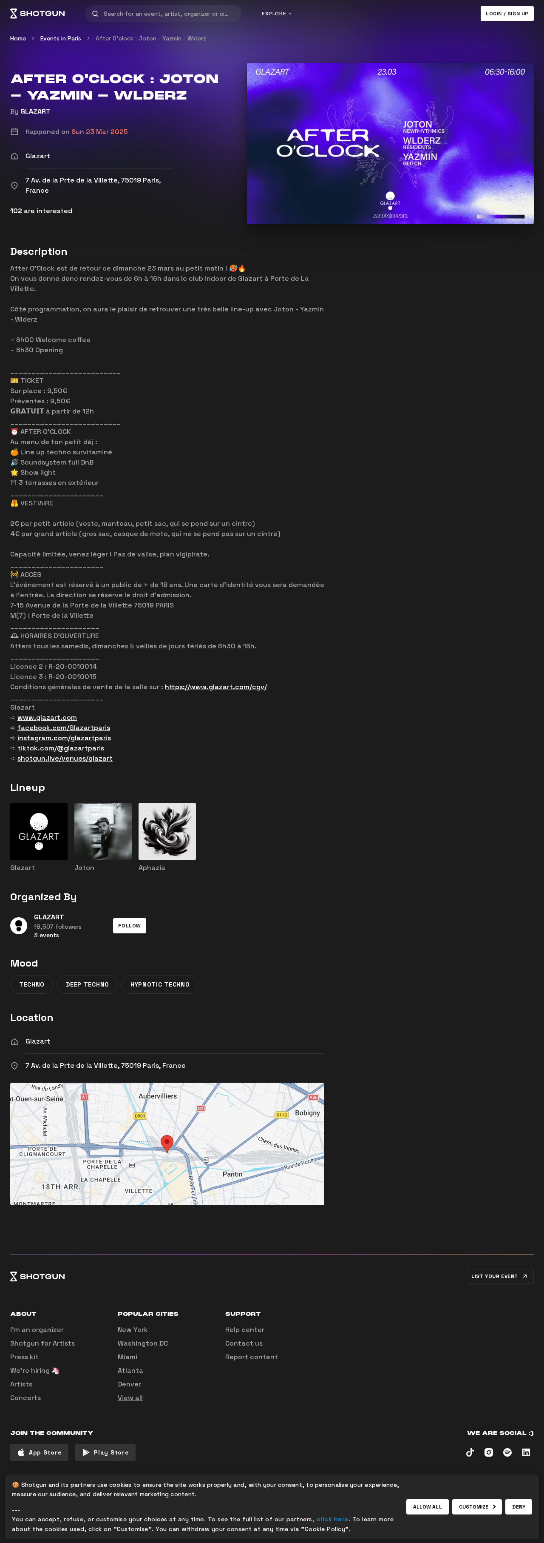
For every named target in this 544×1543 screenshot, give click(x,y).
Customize (474, 1506)
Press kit (24, 1356)
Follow (129, 925)
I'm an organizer (37, 1329)
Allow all (427, 1506)
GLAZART (35, 111)
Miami (127, 1356)
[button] (129, 925)
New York (133, 1329)
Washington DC (143, 1343)
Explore (274, 13)
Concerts (25, 1397)
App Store (45, 1452)
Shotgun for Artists (42, 1343)
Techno (32, 984)
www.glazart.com (47, 717)
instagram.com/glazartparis (64, 737)
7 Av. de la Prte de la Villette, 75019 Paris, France (106, 1065)
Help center (244, 1329)
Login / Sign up (507, 13)
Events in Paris (60, 38)
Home (18, 38)
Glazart (38, 1041)
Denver (129, 1384)
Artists (21, 1384)
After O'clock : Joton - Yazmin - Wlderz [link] (151, 38)
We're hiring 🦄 (35, 1370)
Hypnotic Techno (160, 984)
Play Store (111, 1452)
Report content (251, 1356)
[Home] (37, 14)
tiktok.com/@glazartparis (60, 748)
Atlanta (130, 1370)
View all (130, 1397)
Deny (518, 1506)
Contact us (244, 1343)
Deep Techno (87, 984)
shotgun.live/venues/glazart (65, 758)
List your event (494, 1276)
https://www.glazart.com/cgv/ (216, 686)
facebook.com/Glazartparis (63, 727)
